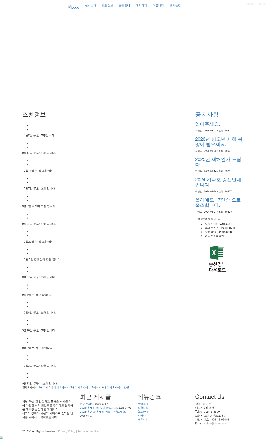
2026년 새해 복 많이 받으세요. (99, 407)
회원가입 (250, 3)
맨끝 (126, 387)
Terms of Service (88, 431)
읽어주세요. (207, 123)
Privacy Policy (66, 431)
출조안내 (142, 411)
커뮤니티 (142, 419)
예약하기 (142, 415)
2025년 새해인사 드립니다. (220, 161)
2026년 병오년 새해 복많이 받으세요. (219, 141)
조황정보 (142, 407)
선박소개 (142, 404)
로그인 (262, 3)
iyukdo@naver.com (215, 423)
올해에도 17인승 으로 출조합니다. (218, 202)
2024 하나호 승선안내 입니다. (218, 182)
